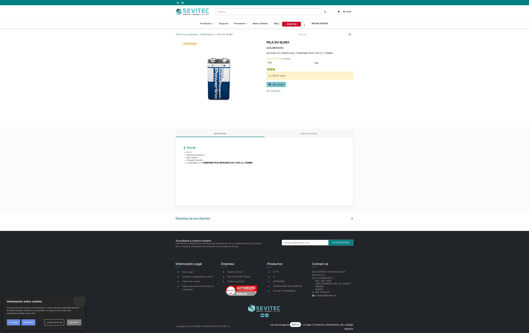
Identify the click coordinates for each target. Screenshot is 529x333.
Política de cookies (191, 281)
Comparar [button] (275, 90)
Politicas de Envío (236, 281)
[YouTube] (182, 3)
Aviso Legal (187, 272)
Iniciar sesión (320, 23)
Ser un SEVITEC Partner (239, 276)
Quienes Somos (235, 272)
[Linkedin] (267, 315)
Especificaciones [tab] (309, 134)
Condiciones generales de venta (197, 276)
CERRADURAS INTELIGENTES (287, 286)
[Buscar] (325, 11)
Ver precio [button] (278, 84)
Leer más (73, 322)
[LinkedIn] (178, 3)
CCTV (276, 272)
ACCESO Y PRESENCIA (284, 291)
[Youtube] (263, 315)
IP (274, 276)
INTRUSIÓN (278, 281)
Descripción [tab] (220, 134)
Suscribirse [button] (341, 242)
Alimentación (207, 34)
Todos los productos (186, 34)
